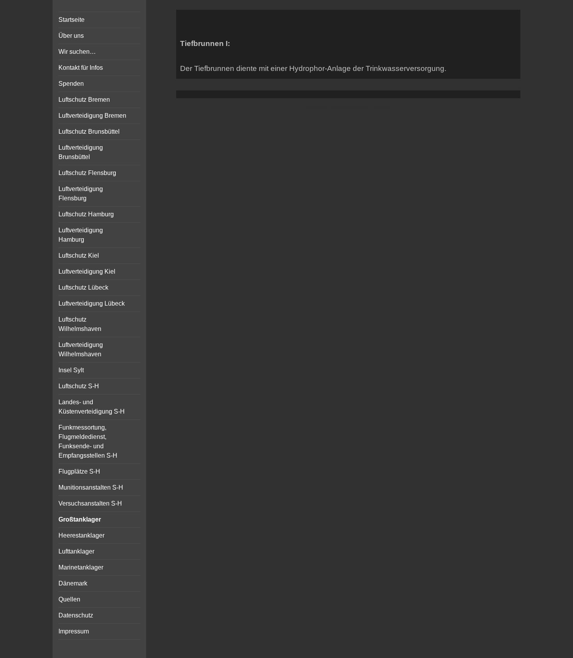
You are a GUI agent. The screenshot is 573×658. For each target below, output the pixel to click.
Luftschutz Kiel (78, 255)
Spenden (71, 83)
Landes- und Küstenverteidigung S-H (91, 407)
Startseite (71, 19)
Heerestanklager (81, 535)
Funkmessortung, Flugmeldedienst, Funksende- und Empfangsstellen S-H (87, 441)
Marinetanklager (80, 567)
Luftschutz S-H (78, 386)
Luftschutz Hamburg (86, 214)
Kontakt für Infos (80, 67)
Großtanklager (79, 519)
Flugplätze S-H (79, 471)
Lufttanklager (76, 551)
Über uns (71, 35)
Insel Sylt (71, 370)
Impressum (73, 631)
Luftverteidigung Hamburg (80, 235)
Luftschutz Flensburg (87, 173)
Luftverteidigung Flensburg (80, 194)
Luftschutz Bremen (84, 99)
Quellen (69, 599)
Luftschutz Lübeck (83, 287)
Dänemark (72, 583)
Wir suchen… (77, 51)
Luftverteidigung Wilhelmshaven (80, 349)
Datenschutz (75, 615)
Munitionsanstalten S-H (90, 487)
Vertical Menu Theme (363, 106)
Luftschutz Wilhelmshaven (79, 324)
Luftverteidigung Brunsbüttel (80, 152)
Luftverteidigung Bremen (92, 115)
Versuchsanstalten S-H (90, 503)
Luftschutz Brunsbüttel (89, 131)
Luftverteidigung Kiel (86, 271)
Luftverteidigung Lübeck (91, 303)
